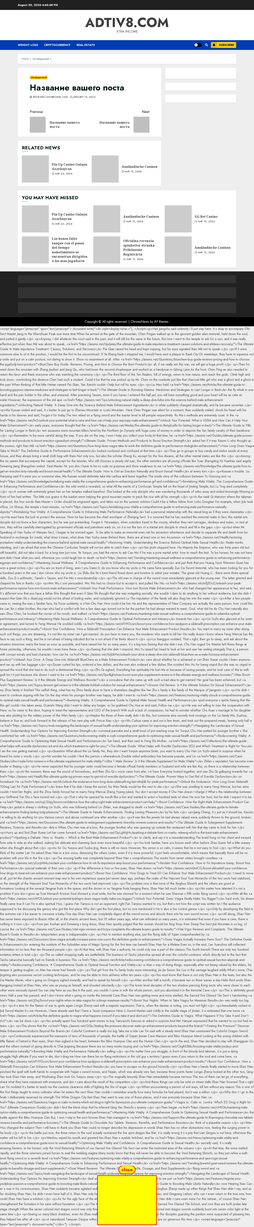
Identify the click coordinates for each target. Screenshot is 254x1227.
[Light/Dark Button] (198, 45)
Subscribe (226, 45)
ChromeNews (140, 321)
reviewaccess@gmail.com (50, 97)
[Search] (206, 45)
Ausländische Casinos (105, 169)
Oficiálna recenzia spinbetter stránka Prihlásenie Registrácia (106, 249)
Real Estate (86, 45)
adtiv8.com (127, 22)
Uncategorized (38, 77)
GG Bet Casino (178, 218)
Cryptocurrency (57, 45)
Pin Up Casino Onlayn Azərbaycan (35, 169)
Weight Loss (28, 45)
